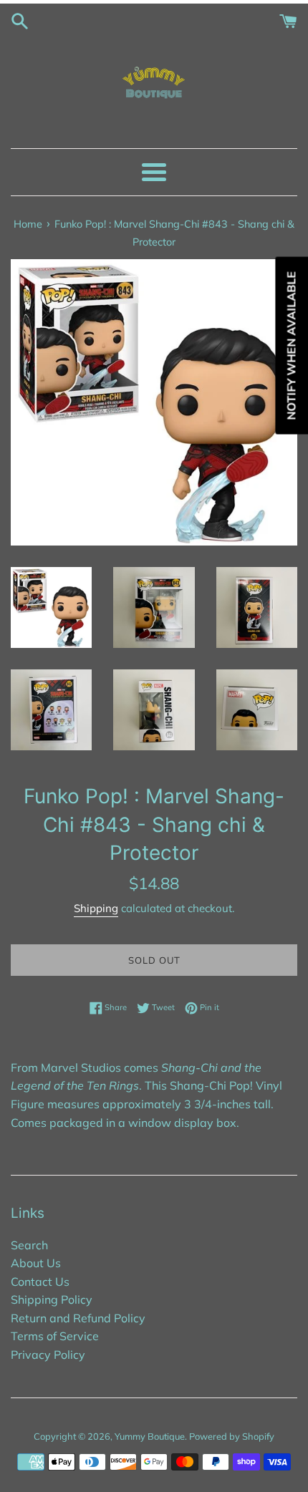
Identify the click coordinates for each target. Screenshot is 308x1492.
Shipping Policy (51, 1299)
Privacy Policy (48, 1354)
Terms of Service (55, 1336)
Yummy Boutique (150, 1436)
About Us (36, 1263)
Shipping (96, 908)
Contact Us (40, 1281)
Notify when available (291, 345)
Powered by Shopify (231, 1436)
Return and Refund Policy (78, 1318)
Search (29, 1245)
